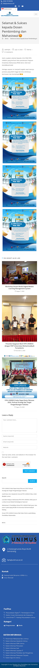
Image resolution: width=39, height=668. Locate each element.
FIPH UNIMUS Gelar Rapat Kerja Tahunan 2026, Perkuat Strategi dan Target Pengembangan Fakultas (19, 402)
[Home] (2, 38)
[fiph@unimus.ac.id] (4, 560)
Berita (29, 50)
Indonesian (8, 9)
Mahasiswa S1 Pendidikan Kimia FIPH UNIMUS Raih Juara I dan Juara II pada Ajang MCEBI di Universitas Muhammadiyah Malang (19, 507)
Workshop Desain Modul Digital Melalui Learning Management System (19, 287)
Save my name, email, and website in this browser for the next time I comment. (19, 456)
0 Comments (8, 52)
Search (4, 478)
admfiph (7, 50)
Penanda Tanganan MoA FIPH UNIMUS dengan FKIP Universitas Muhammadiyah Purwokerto (19, 346)
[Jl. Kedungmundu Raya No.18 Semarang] (4, 550)
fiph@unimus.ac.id (14, 560)
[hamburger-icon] (36, 14)
